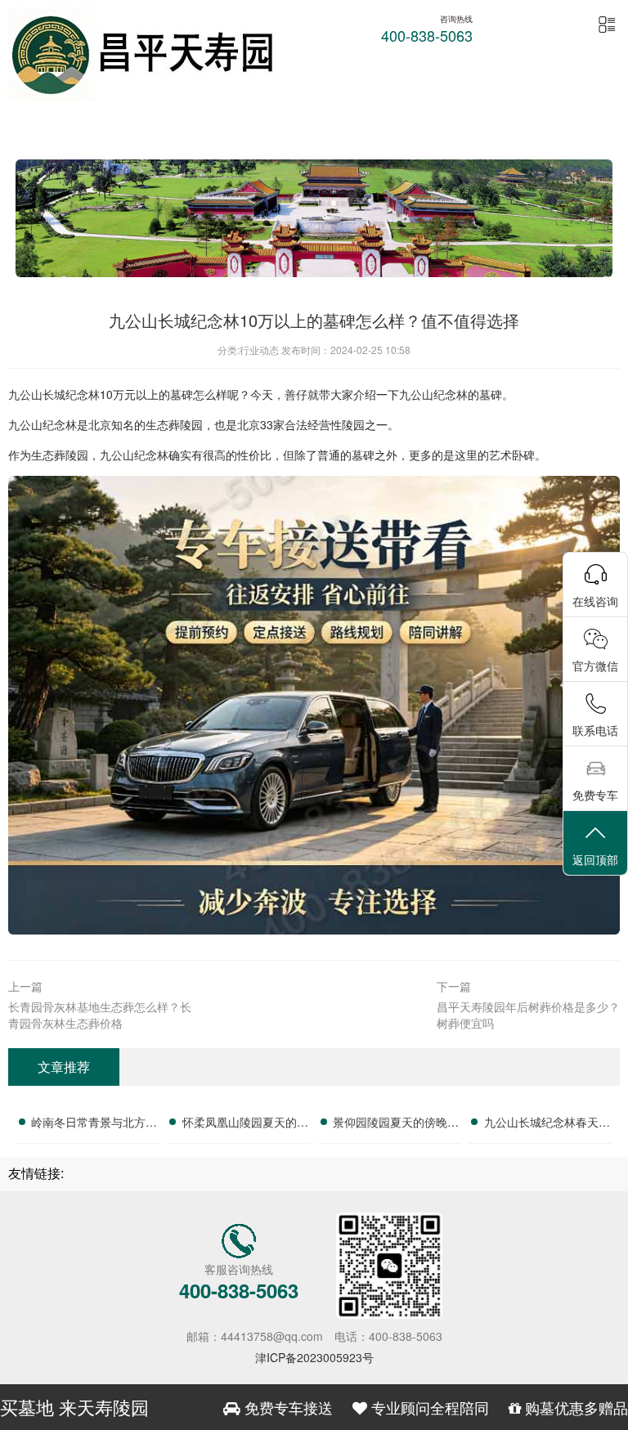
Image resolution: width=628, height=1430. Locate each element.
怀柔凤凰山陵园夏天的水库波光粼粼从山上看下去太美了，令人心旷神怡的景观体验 (245, 1124)
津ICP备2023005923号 (314, 1357)
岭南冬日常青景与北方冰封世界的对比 (94, 1124)
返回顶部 (595, 859)
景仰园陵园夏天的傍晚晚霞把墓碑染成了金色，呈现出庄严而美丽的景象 (396, 1124)
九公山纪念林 (433, 394)
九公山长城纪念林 (54, 394)
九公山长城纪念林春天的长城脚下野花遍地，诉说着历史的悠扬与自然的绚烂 (547, 1124)
